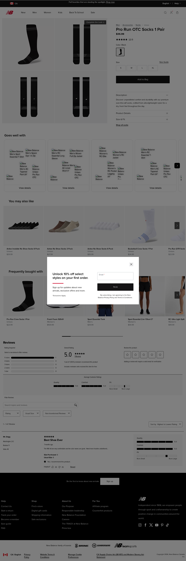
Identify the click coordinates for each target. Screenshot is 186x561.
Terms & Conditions (125, 298)
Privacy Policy (109, 298)
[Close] (131, 264)
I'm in (115, 287)
